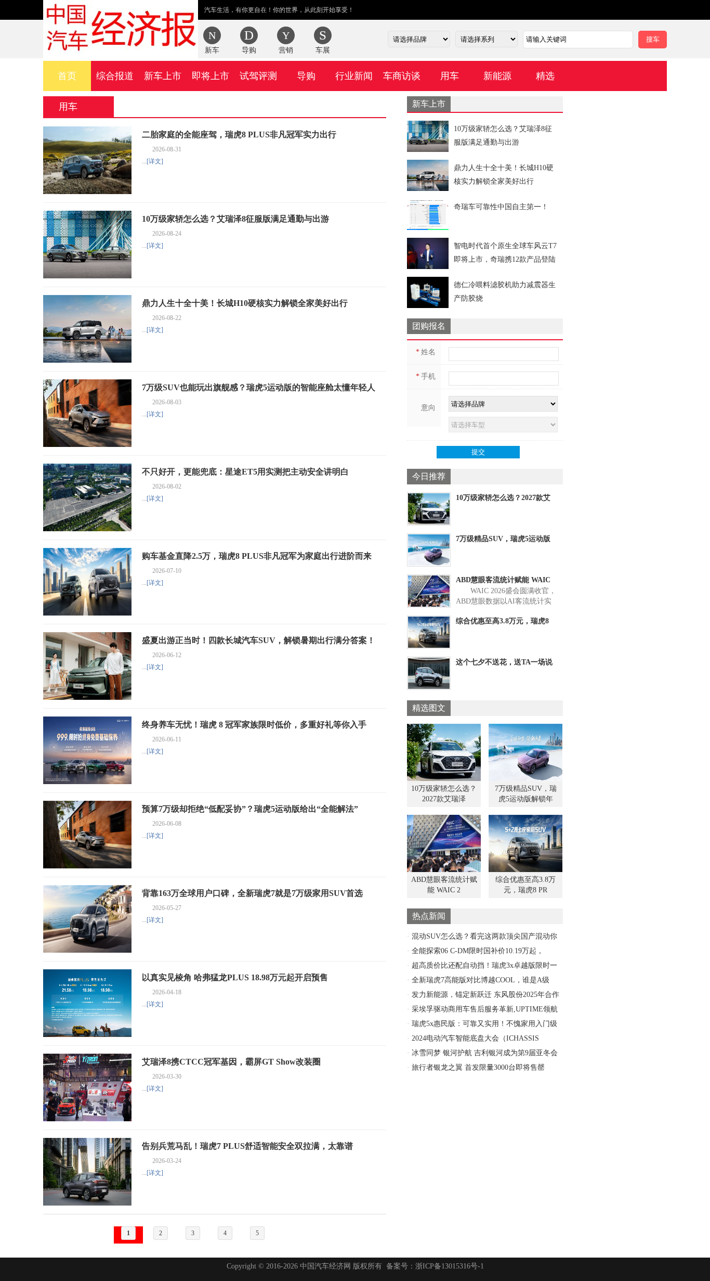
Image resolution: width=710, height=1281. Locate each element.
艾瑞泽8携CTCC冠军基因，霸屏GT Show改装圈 (231, 1061)
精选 (545, 76)
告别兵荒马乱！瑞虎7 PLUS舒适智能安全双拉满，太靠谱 (247, 1146)
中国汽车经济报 (120, 29)
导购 (249, 50)
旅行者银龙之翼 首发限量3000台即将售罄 (478, 1067)
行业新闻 (354, 76)
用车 (449, 76)
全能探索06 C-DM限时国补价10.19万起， (478, 951)
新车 (212, 50)
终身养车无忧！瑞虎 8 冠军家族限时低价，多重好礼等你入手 (254, 724)
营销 (286, 50)
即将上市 (210, 76)
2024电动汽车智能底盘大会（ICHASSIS (475, 1038)
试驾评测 (258, 76)
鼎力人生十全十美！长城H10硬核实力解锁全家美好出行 (245, 303)
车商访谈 (401, 76)
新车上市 (162, 76)
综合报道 (115, 76)
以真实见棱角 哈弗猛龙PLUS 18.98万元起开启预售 (235, 977)
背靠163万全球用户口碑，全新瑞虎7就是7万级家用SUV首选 (252, 893)
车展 (322, 50)
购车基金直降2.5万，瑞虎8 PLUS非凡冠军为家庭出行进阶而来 (257, 556)
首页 (67, 76)
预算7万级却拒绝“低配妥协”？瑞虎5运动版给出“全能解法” (250, 808)
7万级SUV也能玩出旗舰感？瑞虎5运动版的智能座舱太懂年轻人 (258, 387)
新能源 (497, 76)
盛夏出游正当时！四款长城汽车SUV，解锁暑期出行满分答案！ (258, 640)
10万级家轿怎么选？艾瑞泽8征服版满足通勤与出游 (235, 218)
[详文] (155, 161)
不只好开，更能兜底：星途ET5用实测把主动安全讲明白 (245, 471)
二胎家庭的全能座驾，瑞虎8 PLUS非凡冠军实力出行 (239, 134)
